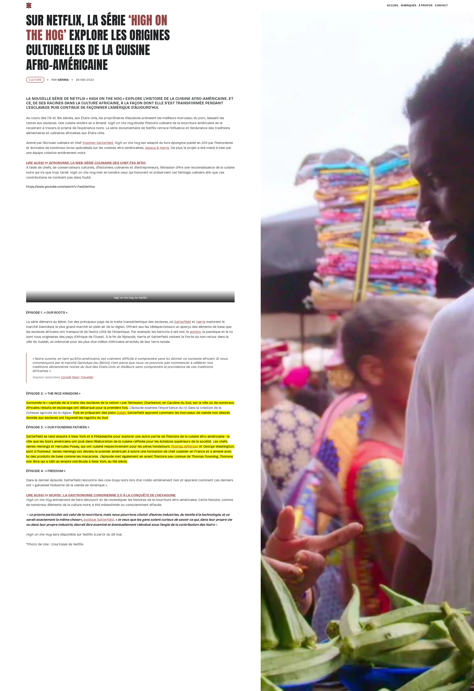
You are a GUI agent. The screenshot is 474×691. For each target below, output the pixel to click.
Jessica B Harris (157, 148)
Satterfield (182, 322)
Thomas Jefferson (184, 446)
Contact (441, 5)
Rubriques (408, 5)
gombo (195, 332)
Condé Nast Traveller (77, 377)
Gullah (121, 413)
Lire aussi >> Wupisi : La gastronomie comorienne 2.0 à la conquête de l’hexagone (101, 495)
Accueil (393, 5)
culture (35, 80)
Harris (200, 322)
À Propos (426, 5)
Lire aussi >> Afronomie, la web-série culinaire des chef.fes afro (86, 163)
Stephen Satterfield (98, 143)
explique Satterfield (98, 520)
